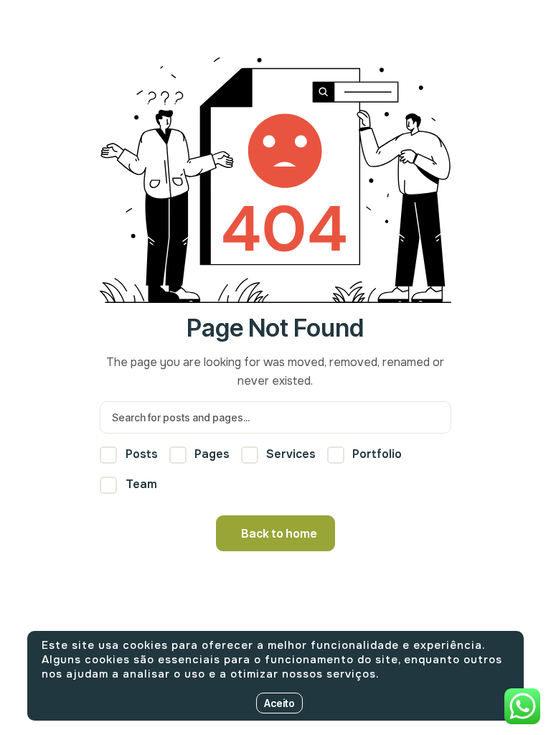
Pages (211, 454)
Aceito (279, 703)
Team (139, 484)
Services (289, 454)
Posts (140, 454)
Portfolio (375, 454)
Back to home (279, 533)
